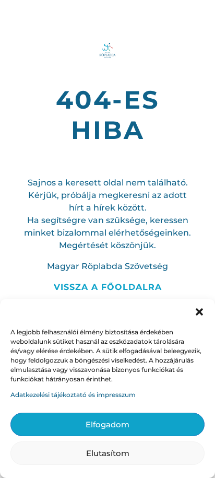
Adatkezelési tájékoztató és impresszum (73, 395)
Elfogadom (107, 424)
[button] (199, 312)
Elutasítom (107, 453)
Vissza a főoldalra (108, 287)
